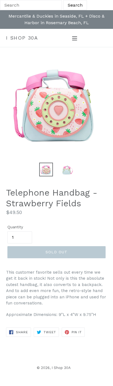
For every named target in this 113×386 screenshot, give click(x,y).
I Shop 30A (22, 38)
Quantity (15, 227)
